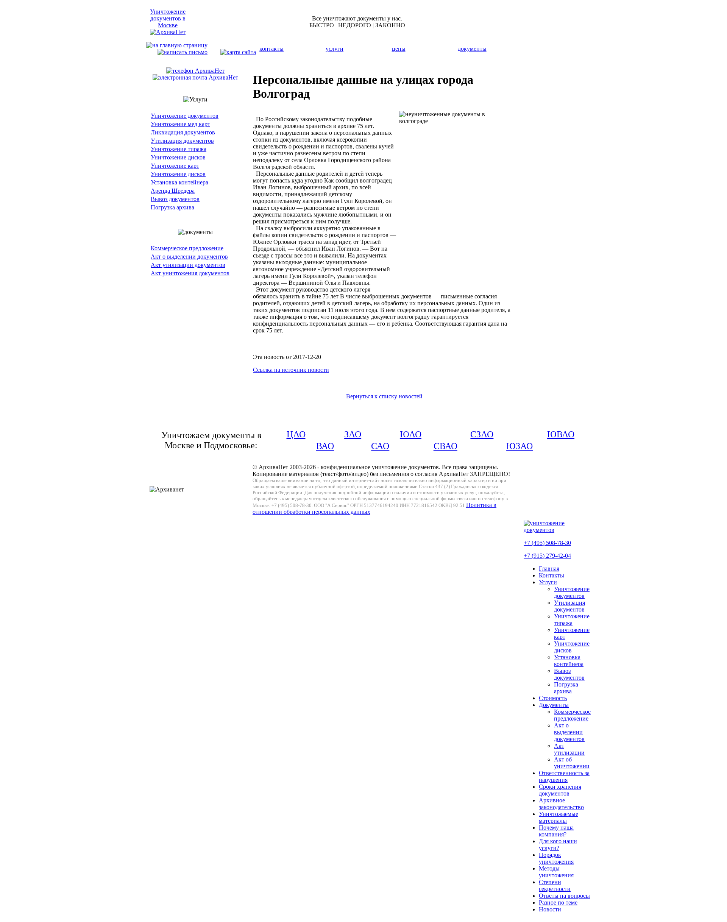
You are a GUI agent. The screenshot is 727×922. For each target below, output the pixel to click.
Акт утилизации (569, 749)
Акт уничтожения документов (190, 273)
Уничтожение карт (175, 165)
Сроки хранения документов (560, 790)
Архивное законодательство (561, 803)
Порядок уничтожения (556, 858)
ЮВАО (560, 434)
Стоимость (553, 698)
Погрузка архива (172, 207)
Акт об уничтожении (572, 762)
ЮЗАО (519, 446)
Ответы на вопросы (564, 895)
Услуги (548, 582)
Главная (549, 568)
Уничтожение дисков (178, 157)
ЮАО (410, 434)
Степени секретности (555, 885)
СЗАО (481, 434)
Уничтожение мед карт (180, 124)
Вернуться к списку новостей (384, 396)
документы (472, 48)
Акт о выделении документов (189, 256)
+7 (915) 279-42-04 (547, 555)
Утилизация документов (182, 140)
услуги (334, 48)
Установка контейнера (179, 182)
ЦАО (296, 434)
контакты (271, 48)
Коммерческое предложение (187, 248)
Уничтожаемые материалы (558, 817)
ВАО (325, 446)
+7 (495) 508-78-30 (547, 543)
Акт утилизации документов (188, 265)
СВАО (445, 446)
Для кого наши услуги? (558, 844)
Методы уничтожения (556, 871)
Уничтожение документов (184, 115)
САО (380, 446)
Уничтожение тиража (178, 149)
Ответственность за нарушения (564, 776)
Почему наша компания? (556, 831)
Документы (554, 705)
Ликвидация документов (183, 132)
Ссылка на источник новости (291, 370)
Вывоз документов (175, 199)
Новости (550, 909)
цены (399, 48)
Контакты (551, 575)
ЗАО (352, 434)
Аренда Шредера (173, 190)
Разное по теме (558, 902)
